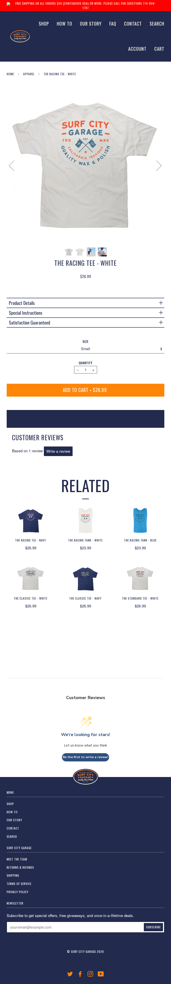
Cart (159, 48)
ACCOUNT (137, 48)
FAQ (112, 23)
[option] (85, 165)
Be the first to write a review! (85, 757)
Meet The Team (17, 859)
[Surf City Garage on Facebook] (80, 975)
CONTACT (133, 23)
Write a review (58, 451)
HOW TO (64, 23)
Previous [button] (14, 165)
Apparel (29, 74)
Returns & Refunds (20, 867)
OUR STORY (91, 23)
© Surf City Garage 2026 (85, 951)
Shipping (13, 875)
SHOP (44, 23)
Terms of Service (19, 883)
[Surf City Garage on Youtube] (101, 975)
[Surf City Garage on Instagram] (91, 975)
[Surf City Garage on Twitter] (70, 975)
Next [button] (156, 165)
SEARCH (157, 23)
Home (10, 74)
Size (85, 341)
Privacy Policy (17, 892)
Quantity (85, 363)
